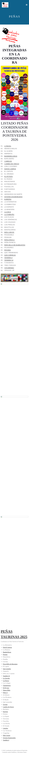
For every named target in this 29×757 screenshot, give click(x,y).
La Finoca (6, 680)
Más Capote (6, 735)
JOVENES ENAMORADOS (13, 197)
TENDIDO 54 (8, 260)
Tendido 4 (6, 740)
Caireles (5, 728)
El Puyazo (6, 688)
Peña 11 (5, 692)
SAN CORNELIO (10, 255)
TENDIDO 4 (8, 258)
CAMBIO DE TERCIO (11, 164)
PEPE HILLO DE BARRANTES (14, 245)
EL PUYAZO (8, 176)
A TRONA (7, 146)
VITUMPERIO (9, 268)
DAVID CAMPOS (10, 169)
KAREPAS (7, 199)
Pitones (5, 654)
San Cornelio (7, 669)
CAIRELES (8, 161)
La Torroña (6, 678)
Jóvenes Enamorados (9, 738)
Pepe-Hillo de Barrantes (10, 664)
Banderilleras (7, 652)
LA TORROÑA (9, 214)
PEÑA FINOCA (9, 240)
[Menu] (26, 5)
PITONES (7, 250)
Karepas (5, 711)
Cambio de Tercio (8, 707)
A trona (5, 704)
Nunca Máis (6, 690)
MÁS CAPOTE (9, 232)
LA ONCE (7, 212)
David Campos (7, 647)
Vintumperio (7, 685)
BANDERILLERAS (10, 156)
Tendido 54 (6, 676)
